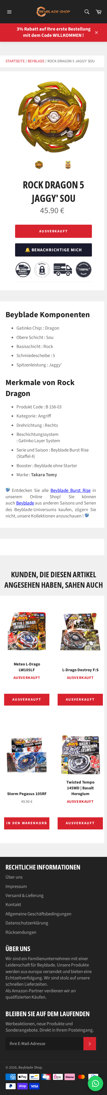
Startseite (15, 61)
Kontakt (13, 904)
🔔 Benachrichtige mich (53, 250)
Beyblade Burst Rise (70, 490)
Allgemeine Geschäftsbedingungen (38, 914)
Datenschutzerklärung (26, 923)
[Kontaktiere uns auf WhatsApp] (95, 1083)
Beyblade (36, 61)
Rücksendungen (20, 932)
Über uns (13, 877)
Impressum (16, 886)
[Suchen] (86, 12)
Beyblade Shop (30, 1067)
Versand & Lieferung (24, 895)
